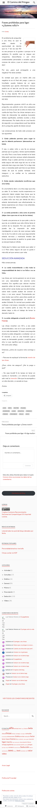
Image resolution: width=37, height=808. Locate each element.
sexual (14, 751)
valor (30, 750)
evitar (22, 736)
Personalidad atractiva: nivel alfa (13, 549)
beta (9, 408)
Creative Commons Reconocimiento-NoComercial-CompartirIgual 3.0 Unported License (16, 514)
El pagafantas (25, 617)
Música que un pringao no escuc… (23, 645)
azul (23, 728)
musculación (23, 742)
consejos (22, 733)
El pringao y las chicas (20, 641)
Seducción (7, 596)
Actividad (7, 570)
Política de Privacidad (9, 778)
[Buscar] (32, 2)
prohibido (13, 414)
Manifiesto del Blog (18, 493)
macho (9, 742)
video (4, 753)
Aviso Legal (6, 765)
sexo (27, 414)
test (18, 750)
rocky (7, 747)
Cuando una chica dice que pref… (23, 649)
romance (11, 747)
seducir (31, 747)
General (6, 583)
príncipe (3, 747)
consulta (28, 734)
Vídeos (6, 601)
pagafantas (10, 745)
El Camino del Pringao (18, 2)
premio (5, 414)
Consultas (7, 575)
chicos (13, 734)
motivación (17, 742)
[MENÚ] (3, 2)
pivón (22, 745)
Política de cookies (8, 791)
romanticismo (17, 747)
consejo (18, 734)
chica (3, 734)
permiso (29, 411)
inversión (14, 378)
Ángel (7, 31)
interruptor (26, 739)
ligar (14, 411)
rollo (21, 414)
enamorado (4, 736)
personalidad (17, 744)
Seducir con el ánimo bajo (21, 656)
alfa (4, 408)
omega (4, 745)
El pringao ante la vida (27, 629)
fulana (23, 408)
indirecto (21, 739)
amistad (16, 728)
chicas (8, 733)
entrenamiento (11, 736)
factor (16, 408)
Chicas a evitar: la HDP (9, 553)
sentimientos (5, 751)
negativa (21, 411)
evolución (27, 736)
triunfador (23, 751)
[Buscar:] (18, 716)
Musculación (8, 592)
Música (6, 588)
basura (26, 728)
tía (26, 751)
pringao (30, 745)
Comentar (28, 465)
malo (13, 742)
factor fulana (6, 739)
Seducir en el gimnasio (21, 652)
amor (20, 728)
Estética (6, 579)
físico (17, 739)
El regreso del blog (18, 670)
